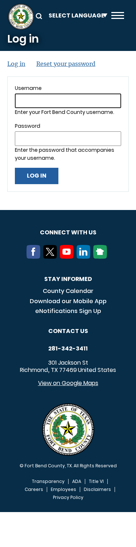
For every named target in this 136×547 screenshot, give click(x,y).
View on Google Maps (68, 383)
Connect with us (68, 232)
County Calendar (68, 291)
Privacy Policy (68, 497)
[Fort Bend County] (20, 17)
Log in (16, 63)
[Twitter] (51, 256)
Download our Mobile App (68, 301)
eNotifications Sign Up (68, 311)
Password (27, 126)
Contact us (68, 331)
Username (28, 88)
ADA (76, 481)
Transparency (48, 481)
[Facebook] (34, 256)
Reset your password (65, 63)
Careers (34, 489)
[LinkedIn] (85, 256)
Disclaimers (97, 489)
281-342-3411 (68, 348)
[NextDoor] (101, 256)
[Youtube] (68, 256)
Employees (63, 489)
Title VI (96, 481)
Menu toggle (117, 16)
